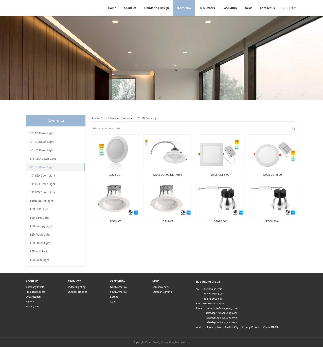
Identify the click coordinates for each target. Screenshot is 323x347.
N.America (184, 8)
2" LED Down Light (42, 133)
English (284, 8)
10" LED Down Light (42, 175)
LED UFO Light (39, 209)
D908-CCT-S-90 (220, 175)
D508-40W (272, 221)
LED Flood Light (40, 234)
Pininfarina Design (156, 8)
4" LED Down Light (42, 150)
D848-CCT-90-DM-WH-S (167, 175)
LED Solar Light (39, 260)
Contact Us (267, 8)
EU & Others (207, 8)
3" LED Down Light (42, 142)
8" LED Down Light (42, 167)
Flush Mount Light (41, 201)
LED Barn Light (39, 218)
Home (112, 8)
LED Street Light (40, 243)
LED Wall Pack (39, 251)
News (248, 8)
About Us (130, 8)
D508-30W (220, 221)
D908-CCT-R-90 (272, 175)
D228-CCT (115, 175)
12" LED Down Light (42, 192)
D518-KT (168, 221)
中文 (293, 8)
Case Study (230, 8)
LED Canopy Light (41, 226)
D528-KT (115, 221)
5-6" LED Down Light (43, 159)
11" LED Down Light (42, 184)
